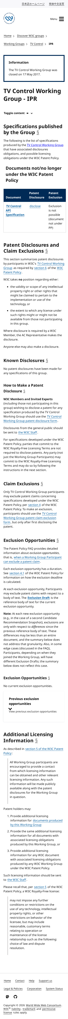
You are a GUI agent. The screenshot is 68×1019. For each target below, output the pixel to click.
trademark (29, 1009)
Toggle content (14, 113)
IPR (51, 44)
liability (16, 1009)
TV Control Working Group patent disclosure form (32, 418)
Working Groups (14, 44)
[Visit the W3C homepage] (9, 19)
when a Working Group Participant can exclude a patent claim (32, 559)
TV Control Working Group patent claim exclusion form (30, 518)
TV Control (36, 44)
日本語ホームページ (33, 4)
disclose (35, 206)
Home (7, 36)
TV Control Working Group (45, 145)
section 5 (40, 887)
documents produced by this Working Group (36, 822)
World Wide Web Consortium (43, 1005)
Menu (53, 19)
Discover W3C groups (30, 36)
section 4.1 (16, 573)
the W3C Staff (27, 432)
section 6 (40, 268)
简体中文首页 (57, 4)
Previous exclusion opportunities (33, 705)
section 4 (34, 505)
